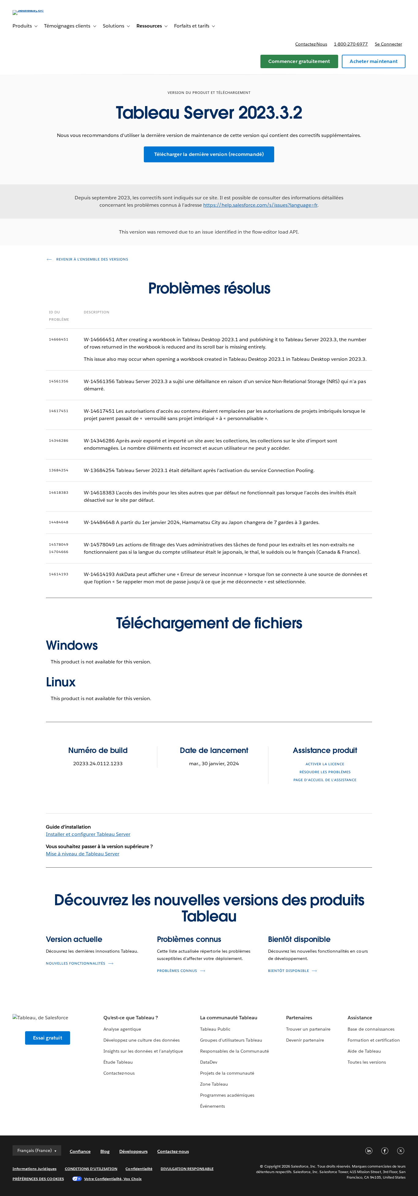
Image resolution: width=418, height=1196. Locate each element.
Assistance (360, 1017)
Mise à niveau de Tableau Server (82, 854)
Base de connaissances (371, 1029)
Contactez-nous (311, 44)
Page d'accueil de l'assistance (324, 780)
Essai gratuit (47, 1038)
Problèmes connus (189, 939)
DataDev (208, 1062)
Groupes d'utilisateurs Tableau (231, 1040)
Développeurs (133, 1151)
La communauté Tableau (228, 1017)
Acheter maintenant (373, 61)
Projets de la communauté (227, 1073)
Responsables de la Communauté (234, 1051)
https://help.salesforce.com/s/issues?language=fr (260, 205)
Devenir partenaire (305, 1040)
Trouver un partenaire (308, 1029)
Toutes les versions (367, 1062)
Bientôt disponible (299, 939)
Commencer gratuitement (299, 61)
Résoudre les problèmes (325, 772)
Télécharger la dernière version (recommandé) (209, 154)
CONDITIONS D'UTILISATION (91, 1168)
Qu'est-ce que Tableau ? (130, 1017)
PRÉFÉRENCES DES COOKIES (38, 1178)
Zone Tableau (214, 1084)
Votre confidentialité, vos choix (113, 1178)
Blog (105, 1151)
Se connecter (388, 44)
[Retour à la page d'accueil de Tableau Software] (35, 10)
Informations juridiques (35, 1168)
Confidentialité (138, 1168)
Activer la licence (325, 764)
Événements (212, 1106)
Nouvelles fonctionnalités (75, 963)
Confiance (80, 1151)
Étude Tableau (118, 1062)
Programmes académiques (227, 1095)
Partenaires (299, 1017)
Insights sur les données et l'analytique (143, 1051)
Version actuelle (74, 939)
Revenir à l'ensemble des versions (91, 259)
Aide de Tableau (364, 1051)
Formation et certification (374, 1040)
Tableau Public (215, 1029)
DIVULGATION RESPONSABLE (187, 1168)
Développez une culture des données (141, 1040)
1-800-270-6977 (351, 44)
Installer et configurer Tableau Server (88, 834)
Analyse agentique (122, 1029)
